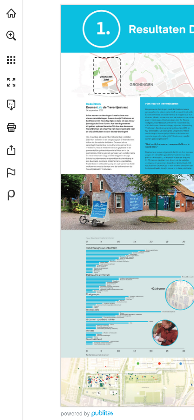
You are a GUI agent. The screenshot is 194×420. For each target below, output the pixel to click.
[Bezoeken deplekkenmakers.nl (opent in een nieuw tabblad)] (11, 13)
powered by (75, 413)
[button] (11, 35)
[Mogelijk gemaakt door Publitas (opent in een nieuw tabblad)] (11, 195)
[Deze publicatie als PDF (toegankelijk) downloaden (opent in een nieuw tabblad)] (11, 105)
